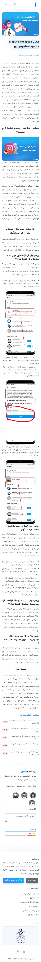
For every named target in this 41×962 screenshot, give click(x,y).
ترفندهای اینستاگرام (25, 55)
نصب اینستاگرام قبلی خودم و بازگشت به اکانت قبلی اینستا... (24, 722)
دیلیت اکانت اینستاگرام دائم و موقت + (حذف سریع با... (24, 729)
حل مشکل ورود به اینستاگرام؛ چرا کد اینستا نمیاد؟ (25, 737)
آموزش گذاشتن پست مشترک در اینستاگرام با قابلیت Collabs (24, 753)
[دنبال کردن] (24, 952)
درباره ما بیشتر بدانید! (13, 880)
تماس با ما (32, 880)
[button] (33, 795)
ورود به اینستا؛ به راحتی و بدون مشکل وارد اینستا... (25, 745)
